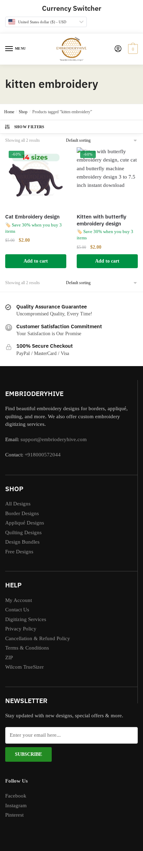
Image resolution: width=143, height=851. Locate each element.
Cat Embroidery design (32, 216)
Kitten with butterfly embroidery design (101, 220)
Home (9, 111)
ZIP (9, 657)
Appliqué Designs (24, 523)
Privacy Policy (20, 628)
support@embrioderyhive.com (53, 439)
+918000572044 (43, 454)
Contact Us (17, 609)
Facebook (15, 796)
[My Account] (118, 49)
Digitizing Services (25, 619)
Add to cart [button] (36, 261)
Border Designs (22, 513)
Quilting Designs (23, 532)
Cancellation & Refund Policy (37, 638)
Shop (23, 111)
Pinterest (14, 815)
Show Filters (29, 127)
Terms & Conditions (27, 648)
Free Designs (19, 551)
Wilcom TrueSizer (24, 667)
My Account (18, 600)
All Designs (18, 503)
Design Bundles (22, 542)
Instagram (16, 805)
